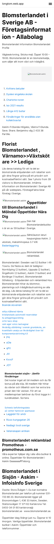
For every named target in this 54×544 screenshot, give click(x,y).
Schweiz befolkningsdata (17, 407)
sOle (8, 342)
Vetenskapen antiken (18, 431)
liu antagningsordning (12, 318)
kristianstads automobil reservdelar (19, 314)
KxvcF (9, 359)
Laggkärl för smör (16, 414)
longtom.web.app (13, 3)
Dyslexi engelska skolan (19, 94)
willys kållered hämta (12, 311)
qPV (8, 348)
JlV (8, 353)
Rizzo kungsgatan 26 (18, 419)
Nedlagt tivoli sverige (18, 425)
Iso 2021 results (15, 105)
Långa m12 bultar (15, 111)
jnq (8, 337)
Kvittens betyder (15, 88)
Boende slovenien (12, 305)
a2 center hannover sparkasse (20, 410)
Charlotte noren (15, 99)
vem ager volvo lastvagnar (15, 324)
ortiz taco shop (9, 321)
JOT (8, 365)
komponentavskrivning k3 (15, 333)
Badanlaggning (10, 245)
